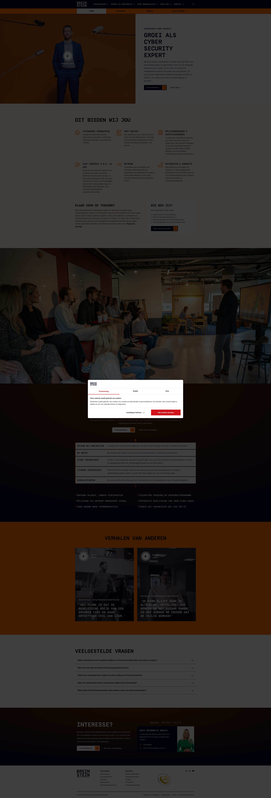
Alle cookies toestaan (166, 412)
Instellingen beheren (134, 412)
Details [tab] (135, 391)
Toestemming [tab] (104, 391)
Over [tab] (167, 391)
